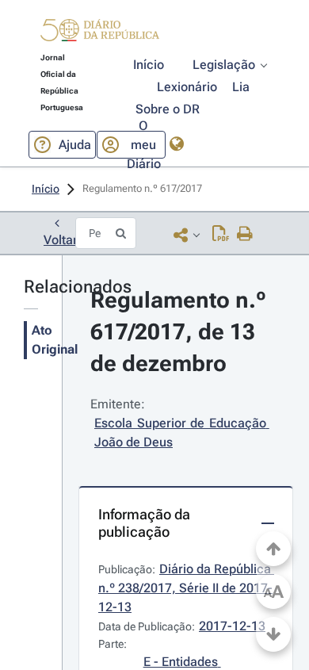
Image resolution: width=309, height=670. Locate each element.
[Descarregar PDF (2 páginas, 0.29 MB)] (220, 234)
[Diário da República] (99, 33)
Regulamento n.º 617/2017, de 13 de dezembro (181, 332)
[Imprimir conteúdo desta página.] (245, 234)
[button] (99, 32)
